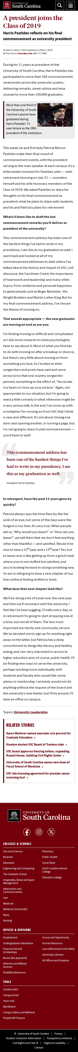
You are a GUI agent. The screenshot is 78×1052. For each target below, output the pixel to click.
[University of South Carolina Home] (22, 5)
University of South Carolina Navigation (70, 5)
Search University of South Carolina (59, 5)
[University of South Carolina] (39, 815)
